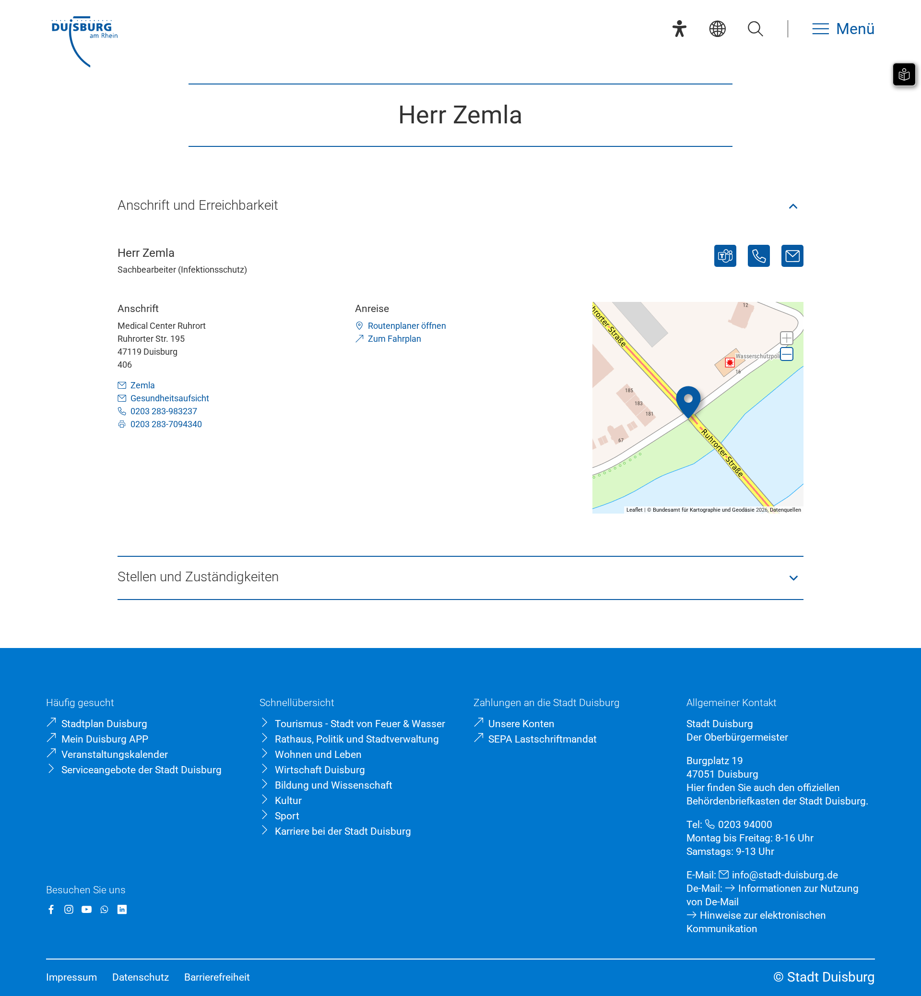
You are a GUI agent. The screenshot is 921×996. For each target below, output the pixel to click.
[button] (461, 206)
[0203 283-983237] (759, 256)
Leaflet (634, 510)
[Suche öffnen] (755, 28)
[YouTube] (87, 909)
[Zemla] (792, 256)
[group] (698, 408)
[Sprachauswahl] (717, 28)
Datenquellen (785, 510)
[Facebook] (51, 909)
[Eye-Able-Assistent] (679, 28)
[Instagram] (69, 909)
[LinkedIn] (122, 909)
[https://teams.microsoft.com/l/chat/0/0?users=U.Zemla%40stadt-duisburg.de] (725, 256)
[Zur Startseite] (84, 43)
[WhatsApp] (104, 909)
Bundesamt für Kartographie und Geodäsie (704, 510)
